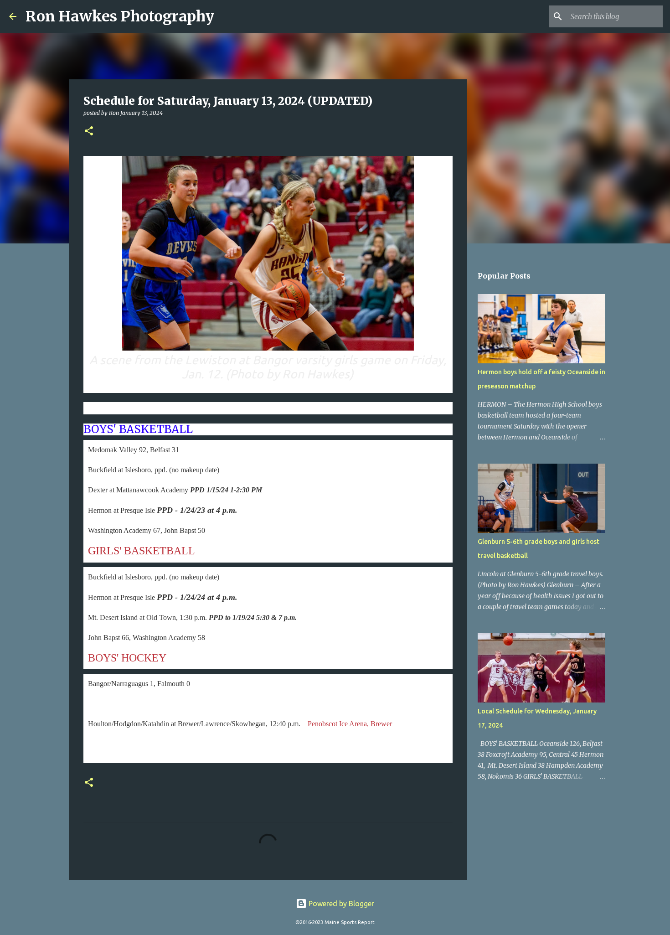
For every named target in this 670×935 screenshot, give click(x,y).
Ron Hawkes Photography (120, 16)
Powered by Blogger (340, 903)
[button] (88, 131)
